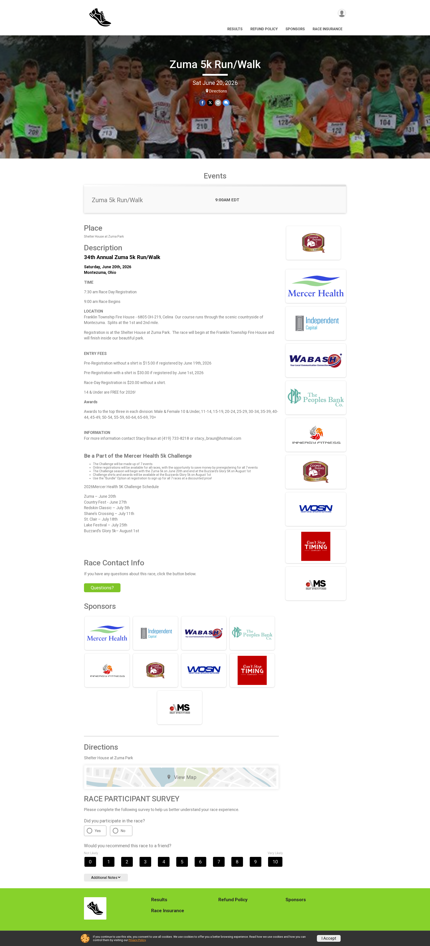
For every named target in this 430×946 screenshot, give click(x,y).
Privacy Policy (137, 940)
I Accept (328, 938)
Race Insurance (327, 29)
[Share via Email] (218, 102)
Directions (218, 91)
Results (235, 29)
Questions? (102, 587)
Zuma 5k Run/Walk (215, 64)
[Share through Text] (226, 102)
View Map (185, 777)
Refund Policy (264, 29)
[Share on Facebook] (202, 102)
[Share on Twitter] (210, 102)
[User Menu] (342, 13)
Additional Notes (104, 877)
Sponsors (295, 29)
